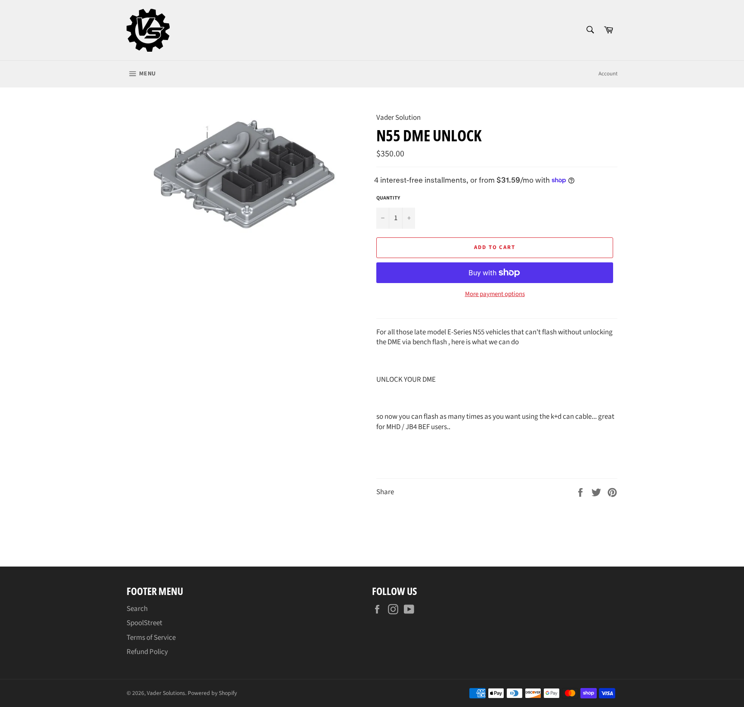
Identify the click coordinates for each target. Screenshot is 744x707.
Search (137, 609)
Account (607, 74)
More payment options (495, 294)
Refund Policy (147, 652)
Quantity (388, 198)
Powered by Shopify (212, 693)
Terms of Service (151, 637)
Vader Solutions (166, 693)
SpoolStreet (144, 623)
